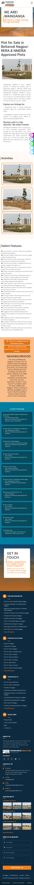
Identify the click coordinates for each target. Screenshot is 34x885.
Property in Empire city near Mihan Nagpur (16, 613)
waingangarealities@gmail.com (14, 785)
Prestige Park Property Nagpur (13, 616)
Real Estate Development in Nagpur (14, 700)
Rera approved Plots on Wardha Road (15, 626)
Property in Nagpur (9, 688)
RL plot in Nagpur (9, 643)
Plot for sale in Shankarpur (12, 685)
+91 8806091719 (9, 779)
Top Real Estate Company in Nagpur (15, 697)
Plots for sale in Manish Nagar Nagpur (15, 601)
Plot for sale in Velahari (11, 660)
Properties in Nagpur (10, 646)
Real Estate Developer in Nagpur (13, 624)
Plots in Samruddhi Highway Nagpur (14, 621)
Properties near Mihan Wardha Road (15, 690)
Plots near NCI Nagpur (10, 703)
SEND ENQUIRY (16, 867)
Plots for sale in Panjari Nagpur (13, 668)
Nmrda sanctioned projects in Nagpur (15, 705)
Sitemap (29, 883)
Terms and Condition (10, 722)
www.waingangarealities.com (13, 791)
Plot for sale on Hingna (11, 654)
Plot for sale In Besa (10, 662)
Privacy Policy (8, 720)
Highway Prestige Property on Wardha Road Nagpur (15, 609)
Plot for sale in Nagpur (10, 649)
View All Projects (9, 632)
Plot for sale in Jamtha (11, 665)
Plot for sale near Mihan (11, 657)
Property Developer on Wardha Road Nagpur (15, 605)
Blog (5, 725)
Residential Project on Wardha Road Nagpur (15, 694)
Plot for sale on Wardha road (12, 652)
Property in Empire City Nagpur (13, 618)
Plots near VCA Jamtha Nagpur (13, 629)
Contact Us (7, 728)
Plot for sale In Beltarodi (11, 682)
